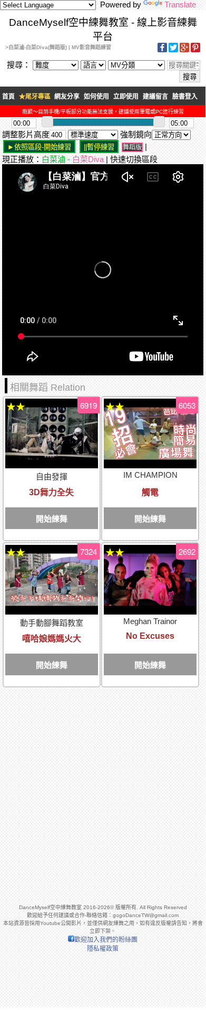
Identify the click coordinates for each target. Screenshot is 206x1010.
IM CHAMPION (150, 474)
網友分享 (67, 96)
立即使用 (126, 96)
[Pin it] (195, 50)
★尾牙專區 (35, 96)
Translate (180, 4)
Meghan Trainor (150, 621)
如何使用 (96, 96)
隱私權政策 (103, 948)
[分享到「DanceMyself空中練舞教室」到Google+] (184, 50)
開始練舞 (51, 518)
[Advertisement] (102, 791)
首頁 (8, 96)
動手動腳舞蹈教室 (51, 622)
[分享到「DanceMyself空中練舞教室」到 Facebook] (162, 50)
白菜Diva (88, 159)
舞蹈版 (132, 147)
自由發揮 (51, 476)
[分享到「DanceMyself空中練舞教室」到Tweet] (173, 50)
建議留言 (155, 96)
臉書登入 (185, 96)
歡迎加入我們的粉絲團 (106, 939)
